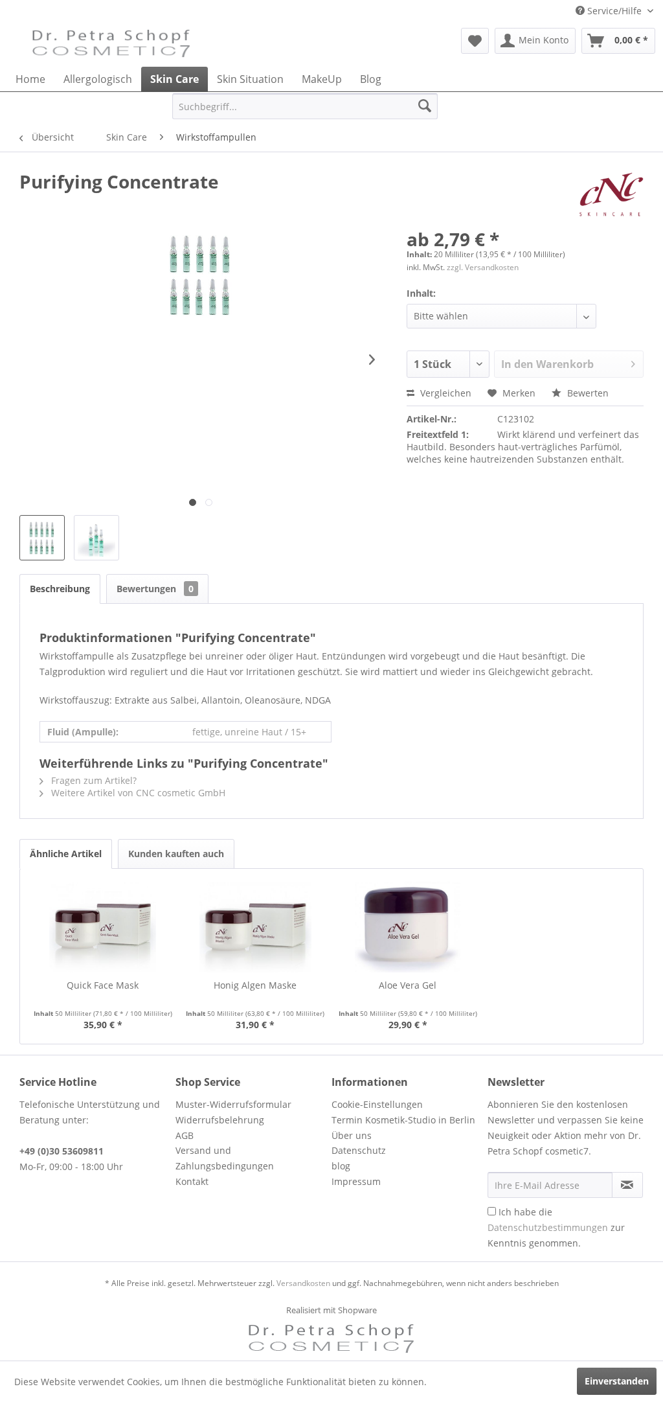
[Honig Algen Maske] (256, 927)
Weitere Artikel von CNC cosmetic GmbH (137, 793)
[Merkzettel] (475, 41)
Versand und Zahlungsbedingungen (224, 1158)
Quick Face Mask (103, 985)
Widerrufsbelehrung (219, 1120)
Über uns (352, 1135)
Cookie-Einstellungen (377, 1104)
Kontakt (191, 1181)
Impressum (356, 1181)
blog (341, 1166)
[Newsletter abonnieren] (627, 1185)
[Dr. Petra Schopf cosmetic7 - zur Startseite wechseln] (111, 44)
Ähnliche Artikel (66, 853)
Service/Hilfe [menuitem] (614, 11)
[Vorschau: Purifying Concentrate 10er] (42, 537)
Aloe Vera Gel (407, 985)
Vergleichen (444, 393)
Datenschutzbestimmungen (548, 1227)
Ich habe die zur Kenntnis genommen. (556, 1227)
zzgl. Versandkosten (483, 267)
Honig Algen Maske (255, 985)
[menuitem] (475, 41)
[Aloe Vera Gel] (408, 927)
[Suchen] (425, 106)
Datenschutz (359, 1150)
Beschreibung (60, 588)
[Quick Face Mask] (103, 927)
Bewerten (587, 393)
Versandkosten (303, 1283)
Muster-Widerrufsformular (233, 1104)
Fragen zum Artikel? (93, 780)
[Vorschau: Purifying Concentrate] (96, 537)
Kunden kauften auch (176, 853)
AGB (184, 1135)
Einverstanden (617, 1381)
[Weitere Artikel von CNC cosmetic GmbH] (611, 194)
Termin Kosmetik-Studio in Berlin (403, 1120)
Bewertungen (155, 588)
